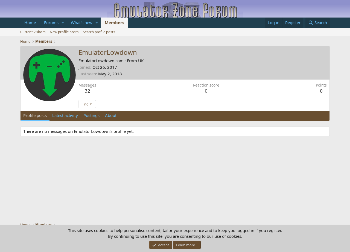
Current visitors (32, 31)
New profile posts (64, 31)
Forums (51, 22)
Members (114, 22)
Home (30, 22)
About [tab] (110, 115)
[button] (63, 23)
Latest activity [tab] (65, 115)
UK (141, 60)
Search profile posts (99, 31)
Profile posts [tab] (35, 115)
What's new (81, 22)
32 (87, 91)
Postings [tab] (91, 115)
